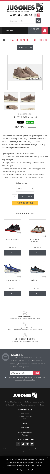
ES (36, 15)
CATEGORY (22, 48)
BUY (12, 253)
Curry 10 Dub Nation (12, 280)
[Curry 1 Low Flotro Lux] (25, 72)
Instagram (32, 444)
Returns (25, 435)
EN (39, 15)
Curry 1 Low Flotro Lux (25, 117)
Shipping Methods (25, 432)
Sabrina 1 (33, 280)
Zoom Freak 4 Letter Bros (35, 240)
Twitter (23, 444)
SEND (37, 373)
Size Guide (25, 427)
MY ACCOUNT (26, 15)
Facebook (18, 444)
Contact (25, 419)
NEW (14, 15)
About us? (25, 413)
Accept (30, 470)
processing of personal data (25, 380)
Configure (20, 470)
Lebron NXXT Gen (12, 239)
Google (27, 444)
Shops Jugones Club (25, 416)
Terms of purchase (25, 430)
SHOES (25, 40)
